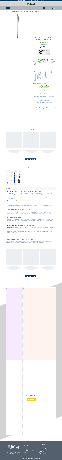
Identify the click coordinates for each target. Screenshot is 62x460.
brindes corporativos (38, 110)
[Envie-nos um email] (11, 4)
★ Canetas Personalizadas (16, 11)
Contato (19, 8)
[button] (52, 4)
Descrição (9, 188)
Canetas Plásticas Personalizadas (32, 11)
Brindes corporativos (10, 227)
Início (7, 11)
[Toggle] (6, 189)
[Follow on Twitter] (10, 4)
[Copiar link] (55, 8)
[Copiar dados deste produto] (42, 85)
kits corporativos (35, 194)
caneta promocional (47, 111)
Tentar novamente (30, 159)
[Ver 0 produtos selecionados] (52, 8)
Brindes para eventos (13, 225)
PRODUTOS (13, 8)
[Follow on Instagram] (8, 4)
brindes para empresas (44, 110)
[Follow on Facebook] (6, 4)
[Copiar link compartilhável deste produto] (46, 85)
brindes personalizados (51, 110)
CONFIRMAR (44, 90)
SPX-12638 (52, 111)
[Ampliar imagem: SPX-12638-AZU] (14, 178)
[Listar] (7, 16)
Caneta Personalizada (13, 191)
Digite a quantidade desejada (44, 87)
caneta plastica (43, 111)
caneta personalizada (37, 111)
